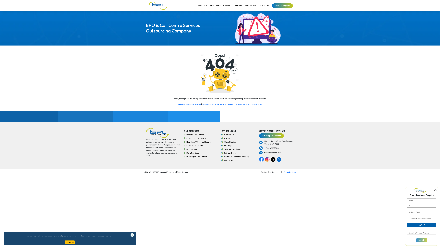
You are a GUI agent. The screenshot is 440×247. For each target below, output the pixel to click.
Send (421, 240)
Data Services (192, 153)
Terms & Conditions (232, 149)
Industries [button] (214, 6)
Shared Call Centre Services (239, 104)
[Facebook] (262, 159)
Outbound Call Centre (196, 138)
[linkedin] (279, 159)
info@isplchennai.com (272, 153)
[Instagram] (268, 159)
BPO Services (256, 104)
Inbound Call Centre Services (189, 104)
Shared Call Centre (194, 145)
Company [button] (237, 6)
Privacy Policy (230, 153)
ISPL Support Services (271, 135)
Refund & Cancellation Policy (236, 156)
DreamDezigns (290, 172)
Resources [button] (250, 6)
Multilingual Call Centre (196, 156)
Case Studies (230, 142)
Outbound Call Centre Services (214, 104)
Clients (226, 6)
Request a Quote (282, 6)
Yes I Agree (70, 242)
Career (227, 138)
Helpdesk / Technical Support (199, 142)
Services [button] (202, 6)
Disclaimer (229, 160)
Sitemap (228, 145)
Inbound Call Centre (195, 134)
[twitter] (274, 159)
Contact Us (264, 6)
